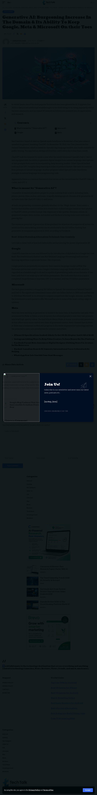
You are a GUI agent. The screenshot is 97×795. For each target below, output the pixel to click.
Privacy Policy (34, 790)
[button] (88, 790)
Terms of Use (48, 790)
